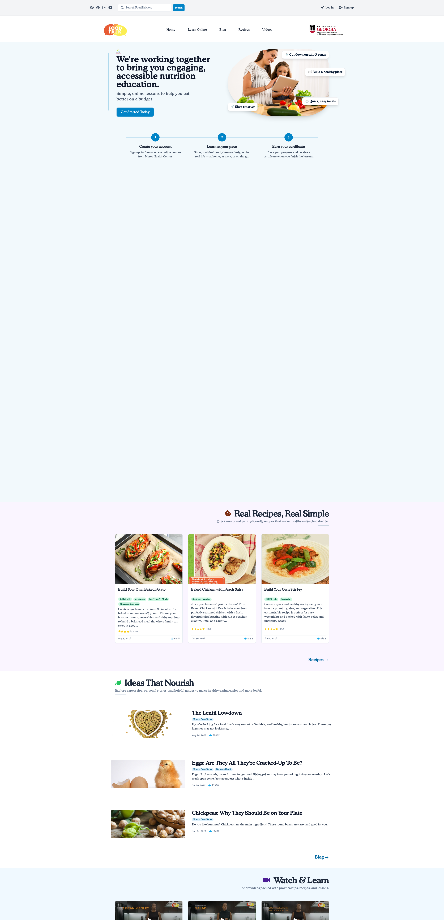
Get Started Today (135, 112)
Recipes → (318, 660)
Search (178, 8)
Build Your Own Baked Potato (141, 589)
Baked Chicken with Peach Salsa (217, 589)
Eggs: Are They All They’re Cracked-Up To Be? (248, 763)
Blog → (322, 857)
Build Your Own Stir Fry (283, 589)
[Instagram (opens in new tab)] (104, 7)
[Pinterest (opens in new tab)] (98, 7)
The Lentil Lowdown (217, 713)
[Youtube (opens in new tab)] (110, 7)
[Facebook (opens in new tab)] (92, 7)
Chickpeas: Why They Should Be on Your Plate (247, 813)
